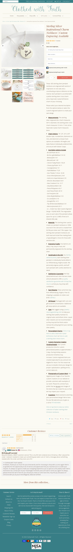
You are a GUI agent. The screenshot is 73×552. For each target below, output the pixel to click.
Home (11, 16)
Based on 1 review (7, 437)
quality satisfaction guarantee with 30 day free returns (58, 281)
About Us (9, 502)
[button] (50, 41)
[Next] (42, 45)
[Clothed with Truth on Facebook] (33, 530)
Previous (49, 423)
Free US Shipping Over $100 (35, 1)
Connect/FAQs (57, 16)
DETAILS (52, 298)
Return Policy (8, 511)
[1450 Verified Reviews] (36, 528)
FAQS (8, 505)
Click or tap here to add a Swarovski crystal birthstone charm (58, 333)
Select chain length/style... (52, 46)
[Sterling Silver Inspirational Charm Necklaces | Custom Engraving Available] (23, 45)
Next (71, 423)
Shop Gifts (33, 16)
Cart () (58, 1)
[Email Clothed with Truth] (40, 530)
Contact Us (8, 499)
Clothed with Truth (32, 537)
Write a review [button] (54, 435)
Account (50, 1)
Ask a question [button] (65, 435)
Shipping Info (8, 508)
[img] (11, 448)
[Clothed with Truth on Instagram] (38, 530)
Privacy (8, 525)
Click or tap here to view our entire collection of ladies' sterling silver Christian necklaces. (57, 409)
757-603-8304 (56, 403)
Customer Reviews (9, 514)
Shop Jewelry (21, 16)
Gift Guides (44, 16)
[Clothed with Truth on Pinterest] (35, 530)
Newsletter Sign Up (9, 517)
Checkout (66, 1)
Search (8, 496)
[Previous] (3, 45)
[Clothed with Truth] (37, 8)
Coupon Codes (8, 519)
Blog (8, 522)
